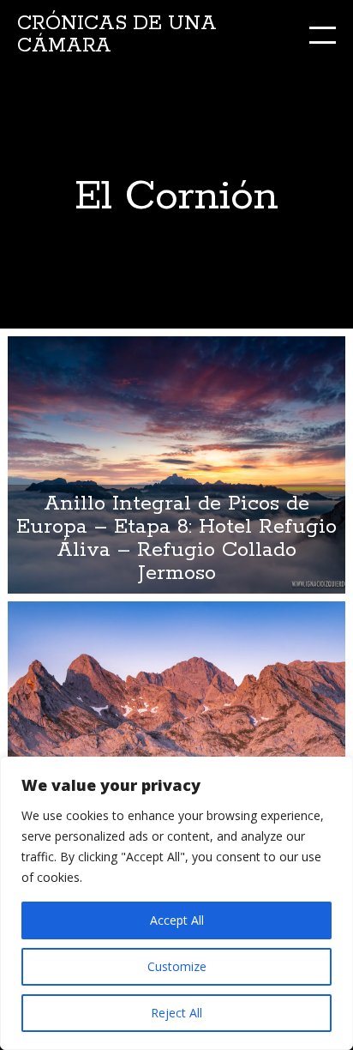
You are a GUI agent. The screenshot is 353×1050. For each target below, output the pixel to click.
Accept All (177, 920)
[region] (176, 903)
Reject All (176, 1013)
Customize (176, 966)
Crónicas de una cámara (117, 34)
